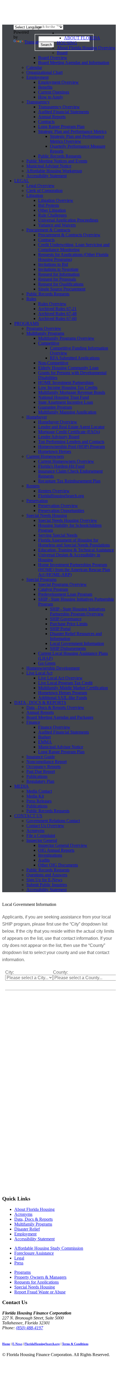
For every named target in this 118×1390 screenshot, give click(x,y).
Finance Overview (54, 727)
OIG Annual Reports (56, 850)
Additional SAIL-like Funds (62, 697)
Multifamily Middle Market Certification (73, 687)
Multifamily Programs (45, 333)
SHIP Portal (60, 628)
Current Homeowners (45, 456)
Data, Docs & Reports (33, 1219)
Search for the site (45, 29)
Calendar (34, 67)
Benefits (45, 87)
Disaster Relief (27, 1229)
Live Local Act (39, 673)
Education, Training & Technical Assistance (76, 550)
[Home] (60, 34)
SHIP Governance (66, 619)
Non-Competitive (53, 362)
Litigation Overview (55, 200)
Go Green (46, 663)
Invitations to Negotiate (58, 269)
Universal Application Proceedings (68, 220)
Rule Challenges (52, 215)
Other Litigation (52, 210)
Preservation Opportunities (61, 510)
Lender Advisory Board (58, 436)
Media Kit (35, 796)
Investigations (50, 855)
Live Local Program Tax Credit (65, 683)
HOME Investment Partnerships (66, 382)
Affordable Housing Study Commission (48, 1248)
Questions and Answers (46, 875)
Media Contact (39, 791)
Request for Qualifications (60, 284)
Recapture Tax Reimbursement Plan (69, 481)
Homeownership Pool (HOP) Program (71, 446)
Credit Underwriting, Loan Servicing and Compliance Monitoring (73, 247)
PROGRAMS (26, 323)
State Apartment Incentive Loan (65, 402)
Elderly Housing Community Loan (68, 367)
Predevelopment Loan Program (65, 594)
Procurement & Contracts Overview (69, 234)
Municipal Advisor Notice (48, 166)
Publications (36, 776)
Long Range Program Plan (61, 126)
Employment (37, 77)
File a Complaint (40, 835)
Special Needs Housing (46, 515)
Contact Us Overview (45, 825)
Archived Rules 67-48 (57, 313)
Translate (32, 42)
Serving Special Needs (57, 535)
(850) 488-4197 (29, 1327)
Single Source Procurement (61, 289)
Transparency (38, 102)
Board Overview (52, 57)
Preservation (37, 500)
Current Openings (53, 92)
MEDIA (21, 786)
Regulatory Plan (40, 781)
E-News (17, 1343)
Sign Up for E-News (44, 879)
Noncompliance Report (46, 761)
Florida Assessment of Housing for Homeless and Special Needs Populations (74, 542)
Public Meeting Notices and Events (56, 161)
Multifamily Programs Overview (66, 338)
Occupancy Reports (43, 766)
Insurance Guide (40, 756)
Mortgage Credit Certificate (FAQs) (69, 431)
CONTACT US (28, 815)
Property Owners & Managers (40, 1277)
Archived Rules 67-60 (57, 318)
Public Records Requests (59, 156)
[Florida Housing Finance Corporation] (59, 13)
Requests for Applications (36, 1282)
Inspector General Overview (62, 845)
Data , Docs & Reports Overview (55, 707)
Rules (31, 298)
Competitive (48, 343)
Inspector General (41, 840)
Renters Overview (54, 490)
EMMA (45, 742)
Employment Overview (58, 82)
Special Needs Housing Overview (67, 520)
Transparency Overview (59, 106)
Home (6, 1343)
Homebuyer (36, 417)
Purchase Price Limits (69, 623)
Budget (44, 737)
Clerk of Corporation (44, 190)
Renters (33, 486)
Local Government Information (77, 643)
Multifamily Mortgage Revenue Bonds (71, 392)
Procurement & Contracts (48, 230)
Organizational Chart (44, 72)
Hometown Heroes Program (62, 692)
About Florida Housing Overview (86, 47)
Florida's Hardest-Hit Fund (61, 466)
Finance (33, 722)
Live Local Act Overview (60, 678)
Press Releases (39, 801)
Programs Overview (43, 328)
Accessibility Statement (46, 175)
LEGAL (21, 180)
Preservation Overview (58, 505)
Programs (22, 1272)
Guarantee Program (55, 407)
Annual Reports (52, 116)
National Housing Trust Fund (63, 397)
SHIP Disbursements (68, 648)
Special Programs (41, 579)
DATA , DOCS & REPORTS (40, 702)
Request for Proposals (57, 279)
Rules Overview (52, 303)
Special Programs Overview (62, 584)
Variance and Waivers (57, 225)
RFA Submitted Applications (75, 358)
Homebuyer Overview (57, 422)
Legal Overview (40, 185)
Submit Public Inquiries (46, 884)
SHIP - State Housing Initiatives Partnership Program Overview (77, 611)
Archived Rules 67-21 (57, 308)
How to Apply (50, 97)
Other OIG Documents (58, 865)
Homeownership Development (53, 668)
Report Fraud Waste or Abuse (40, 1292)
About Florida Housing (34, 1209)
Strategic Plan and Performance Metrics (72, 131)
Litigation (34, 195)
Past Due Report (40, 771)
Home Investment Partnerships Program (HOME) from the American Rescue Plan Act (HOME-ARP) (74, 569)
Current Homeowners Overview (66, 461)
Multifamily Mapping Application (67, 412)
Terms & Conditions (75, 1343)
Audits (44, 860)
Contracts (46, 121)
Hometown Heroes (54, 451)
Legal (19, 1258)
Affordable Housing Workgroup (54, 170)
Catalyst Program (53, 589)
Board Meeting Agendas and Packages (59, 717)
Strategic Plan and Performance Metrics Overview (77, 139)
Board (62, 52)
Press (18, 1263)
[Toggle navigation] (59, 25)
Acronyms (35, 830)
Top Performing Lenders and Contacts (71, 441)
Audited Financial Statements (63, 111)
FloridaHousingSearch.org (61, 495)
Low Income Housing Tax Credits (67, 387)
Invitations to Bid (53, 264)
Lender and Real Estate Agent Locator (71, 426)
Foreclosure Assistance (34, 1253)
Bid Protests (48, 205)
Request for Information (59, 274)
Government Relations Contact (53, 820)
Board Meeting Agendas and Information (73, 62)
